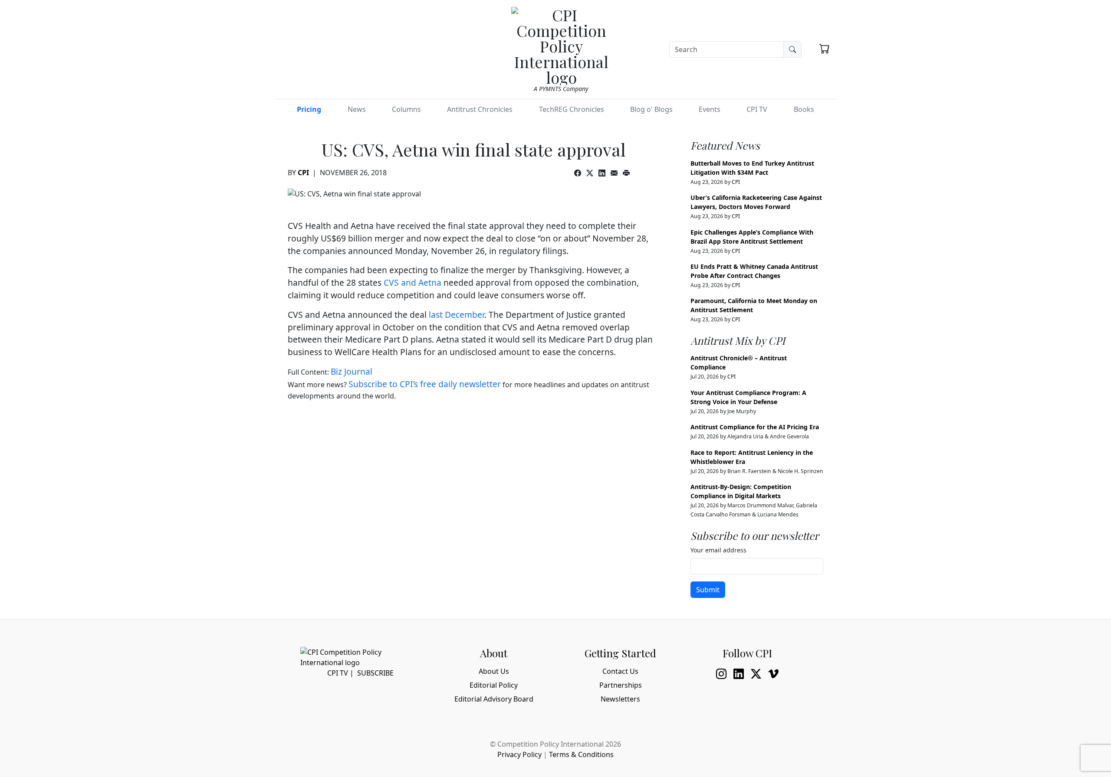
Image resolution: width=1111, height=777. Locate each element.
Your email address (718, 550)
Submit (708, 589)
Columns (406, 109)
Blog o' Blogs (651, 109)
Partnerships (620, 685)
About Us (494, 671)
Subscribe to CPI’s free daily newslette (422, 384)
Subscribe (375, 673)
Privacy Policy (519, 754)
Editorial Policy (494, 685)
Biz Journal (351, 371)
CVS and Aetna (414, 282)
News (357, 109)
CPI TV (756, 109)
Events (709, 109)
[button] (824, 48)
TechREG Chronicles (571, 109)
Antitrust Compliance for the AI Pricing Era (754, 427)
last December (456, 314)
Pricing (309, 109)
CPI (303, 172)
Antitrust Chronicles (480, 109)
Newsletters (620, 699)
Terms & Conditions (581, 754)
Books (804, 109)
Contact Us (620, 671)
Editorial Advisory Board (493, 699)
